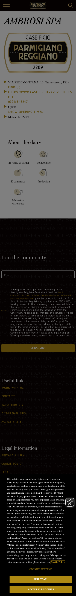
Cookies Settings (40, 569)
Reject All (41, 579)
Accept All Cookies (41, 589)
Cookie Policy (58, 562)
